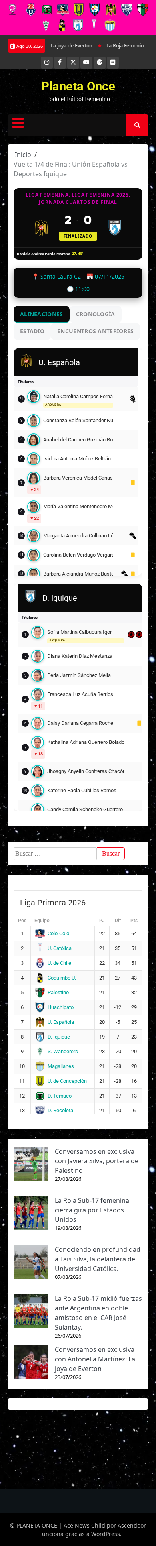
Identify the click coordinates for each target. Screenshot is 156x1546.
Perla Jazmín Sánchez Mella (79, 675)
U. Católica (60, 948)
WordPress (105, 1534)
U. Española (61, 1022)
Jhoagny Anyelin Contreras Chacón (85, 771)
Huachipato (61, 1007)
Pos (22, 920)
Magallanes (61, 1066)
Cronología (95, 314)
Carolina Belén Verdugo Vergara (78, 555)
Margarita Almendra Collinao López (78, 536)
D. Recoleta (60, 1110)
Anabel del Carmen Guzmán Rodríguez (78, 440)
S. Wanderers (63, 1051)
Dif (118, 920)
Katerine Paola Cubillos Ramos (81, 790)
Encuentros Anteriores (95, 331)
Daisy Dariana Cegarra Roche (80, 723)
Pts (134, 920)
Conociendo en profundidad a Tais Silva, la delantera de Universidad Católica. (97, 1259)
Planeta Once (78, 86)
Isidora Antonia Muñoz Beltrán (77, 459)
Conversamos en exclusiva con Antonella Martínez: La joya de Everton (95, 1359)
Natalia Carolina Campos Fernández (78, 396)
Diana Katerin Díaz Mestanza (79, 656)
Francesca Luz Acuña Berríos (80, 694)
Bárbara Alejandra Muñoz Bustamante (78, 574)
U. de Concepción (67, 1081)
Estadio (32, 331)
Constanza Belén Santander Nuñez (78, 420)
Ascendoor (132, 1525)
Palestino (58, 992)
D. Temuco (60, 1096)
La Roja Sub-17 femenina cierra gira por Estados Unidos (92, 1210)
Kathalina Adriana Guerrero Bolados (85, 742)
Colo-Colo (58, 933)
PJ (102, 920)
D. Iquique (59, 1037)
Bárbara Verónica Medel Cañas (78, 478)
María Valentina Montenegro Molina (78, 506)
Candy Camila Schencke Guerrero (85, 809)
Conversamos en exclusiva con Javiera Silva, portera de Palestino (96, 1161)
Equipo (42, 920)
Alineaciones (41, 314)
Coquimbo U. (62, 978)
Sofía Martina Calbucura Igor (79, 632)
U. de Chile (59, 963)
